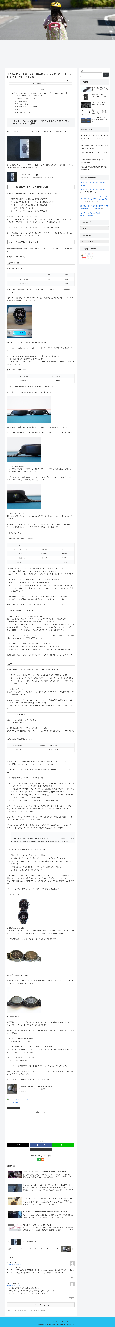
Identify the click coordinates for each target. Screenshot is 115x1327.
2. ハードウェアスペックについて (25, 98)
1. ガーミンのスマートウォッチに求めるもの (28, 96)
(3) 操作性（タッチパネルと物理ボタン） (29, 106)
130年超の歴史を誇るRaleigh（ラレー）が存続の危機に (94, 161)
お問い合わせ (64, 1321)
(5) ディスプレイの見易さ (24, 112)
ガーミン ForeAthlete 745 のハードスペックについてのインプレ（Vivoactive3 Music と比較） (41, 93)
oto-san (82, 185)
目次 (38, 89)
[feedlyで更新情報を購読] (39, 1159)
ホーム (48, 1321)
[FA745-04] (24, 148)
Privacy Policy (55, 1321)
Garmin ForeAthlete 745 (14, 1108)
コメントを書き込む (41, 1305)
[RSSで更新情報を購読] (42, 1159)
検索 (81, 71)
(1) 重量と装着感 (22, 101)
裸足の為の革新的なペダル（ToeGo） (93, 182)
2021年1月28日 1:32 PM (13, 1285)
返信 (72, 1278)
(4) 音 (18, 109)
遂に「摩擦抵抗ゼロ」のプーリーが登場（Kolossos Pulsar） (94, 147)
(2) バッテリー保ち (22, 104)
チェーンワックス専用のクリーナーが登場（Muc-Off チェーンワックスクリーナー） (94, 138)
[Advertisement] (57, 54)
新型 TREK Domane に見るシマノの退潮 (94, 154)
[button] (41, 1149)
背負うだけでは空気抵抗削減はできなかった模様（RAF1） (94, 168)
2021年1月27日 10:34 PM (14, 1264)
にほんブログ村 (12, 1102)
